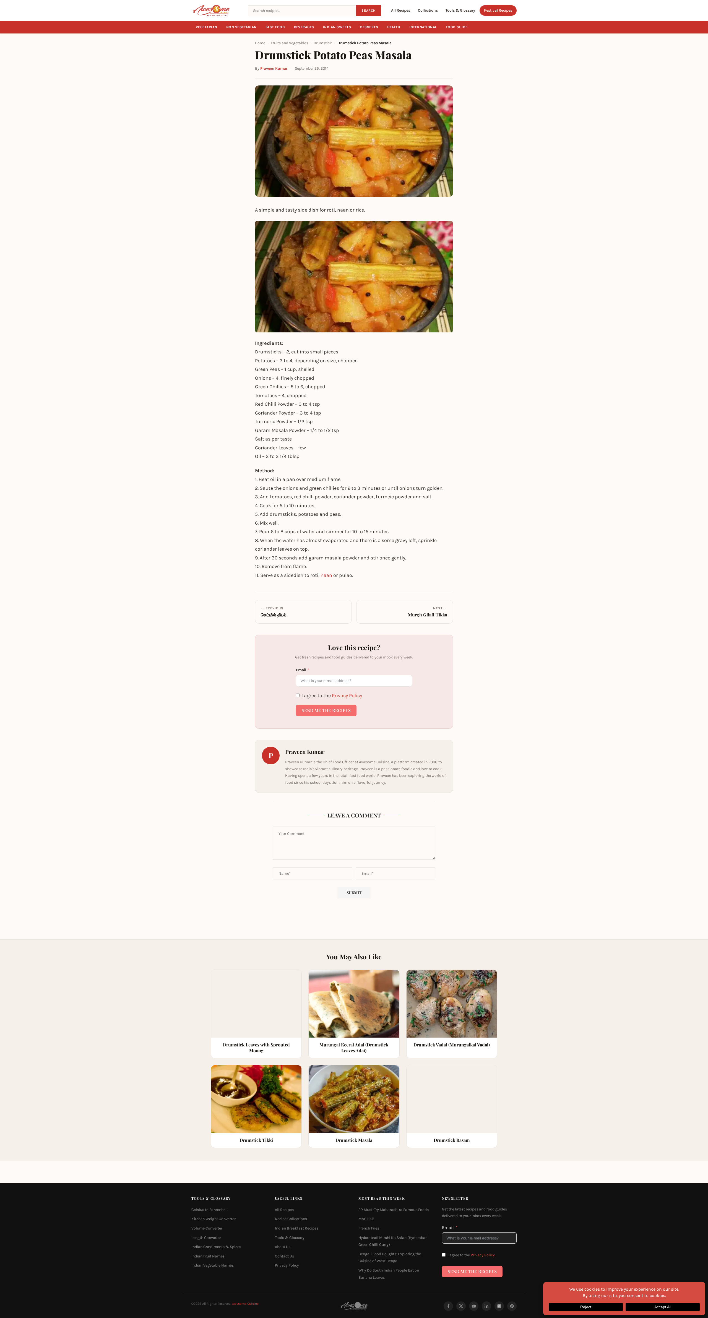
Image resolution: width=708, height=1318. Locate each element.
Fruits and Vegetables (289, 43)
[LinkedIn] (486, 1306)
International (423, 27)
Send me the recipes (326, 710)
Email (301, 670)
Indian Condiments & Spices (216, 1246)
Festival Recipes (498, 10)
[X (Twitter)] (461, 1306)
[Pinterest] (512, 1306)
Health (393, 27)
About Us (282, 1246)
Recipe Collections (291, 1219)
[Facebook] (448, 1306)
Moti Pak (366, 1219)
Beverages (304, 27)
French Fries (368, 1228)
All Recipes (400, 10)
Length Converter (206, 1237)
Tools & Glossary (460, 10)
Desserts (369, 27)
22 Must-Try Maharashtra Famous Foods (393, 1209)
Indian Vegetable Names (212, 1265)
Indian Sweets (337, 27)
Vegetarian (206, 27)
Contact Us (284, 1256)
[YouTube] (473, 1306)
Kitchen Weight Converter (213, 1219)
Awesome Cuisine (245, 1304)
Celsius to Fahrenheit (209, 1209)
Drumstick (323, 43)
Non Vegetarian (241, 27)
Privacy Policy (347, 695)
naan (326, 575)
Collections (428, 10)
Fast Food (275, 27)
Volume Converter (206, 1228)
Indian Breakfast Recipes (296, 1228)
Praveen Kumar (273, 68)
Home (260, 43)
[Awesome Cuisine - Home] (216, 10)
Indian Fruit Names (208, 1256)
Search (368, 10)
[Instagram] (499, 1306)
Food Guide (457, 27)
